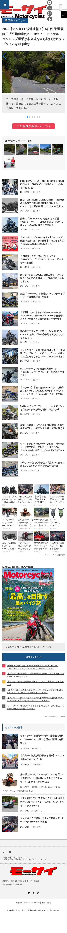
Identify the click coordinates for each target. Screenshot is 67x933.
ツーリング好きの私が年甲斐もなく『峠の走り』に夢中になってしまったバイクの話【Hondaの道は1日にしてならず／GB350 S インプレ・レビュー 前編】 (42, 447)
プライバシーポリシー (32, 903)
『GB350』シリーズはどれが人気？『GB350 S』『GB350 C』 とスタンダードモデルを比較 (41, 259)
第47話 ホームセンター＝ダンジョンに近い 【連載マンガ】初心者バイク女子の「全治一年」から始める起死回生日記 (42, 778)
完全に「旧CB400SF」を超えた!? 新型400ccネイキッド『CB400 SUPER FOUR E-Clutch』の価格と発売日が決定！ (42, 221)
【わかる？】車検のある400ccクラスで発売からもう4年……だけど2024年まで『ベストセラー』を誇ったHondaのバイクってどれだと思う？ (42, 391)
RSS (38, 893)
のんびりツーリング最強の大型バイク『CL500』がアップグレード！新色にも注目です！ (42, 371)
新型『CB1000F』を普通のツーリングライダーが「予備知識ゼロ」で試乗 (42, 295)
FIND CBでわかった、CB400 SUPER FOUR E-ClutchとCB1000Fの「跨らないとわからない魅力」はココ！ (42, 184)
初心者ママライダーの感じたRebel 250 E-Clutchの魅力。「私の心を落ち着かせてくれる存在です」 (42, 334)
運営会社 (19, 903)
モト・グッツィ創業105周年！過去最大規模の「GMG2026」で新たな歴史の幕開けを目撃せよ (41, 739)
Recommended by (51, 555)
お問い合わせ (46, 903)
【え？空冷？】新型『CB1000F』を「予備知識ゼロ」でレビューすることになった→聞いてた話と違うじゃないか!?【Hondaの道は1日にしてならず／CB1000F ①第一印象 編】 (42, 353)
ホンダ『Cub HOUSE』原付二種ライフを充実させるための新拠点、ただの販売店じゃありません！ (42, 278)
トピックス (36, 192)
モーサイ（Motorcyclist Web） (31, 910)
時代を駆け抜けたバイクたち (16, 857)
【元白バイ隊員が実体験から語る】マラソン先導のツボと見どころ (42, 757)
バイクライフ (37, 764)
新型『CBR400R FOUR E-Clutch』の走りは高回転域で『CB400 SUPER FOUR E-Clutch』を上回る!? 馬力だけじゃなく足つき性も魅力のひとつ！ (42, 203)
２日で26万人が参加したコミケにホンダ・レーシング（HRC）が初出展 (42, 820)
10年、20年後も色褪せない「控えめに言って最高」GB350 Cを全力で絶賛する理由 (42, 464)
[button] (27, 117)
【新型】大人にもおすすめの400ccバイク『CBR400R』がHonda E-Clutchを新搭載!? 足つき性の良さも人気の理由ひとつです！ (42, 315)
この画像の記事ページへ (33, 126)
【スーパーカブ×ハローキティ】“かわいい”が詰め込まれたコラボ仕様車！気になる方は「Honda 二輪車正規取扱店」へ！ (42, 240)
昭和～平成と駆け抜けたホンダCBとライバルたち (25, 859)
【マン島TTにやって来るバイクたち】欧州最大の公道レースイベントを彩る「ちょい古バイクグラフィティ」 (42, 802)
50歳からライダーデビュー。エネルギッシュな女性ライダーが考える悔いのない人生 (42, 408)
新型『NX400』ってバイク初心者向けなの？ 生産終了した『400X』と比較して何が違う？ (42, 427)
